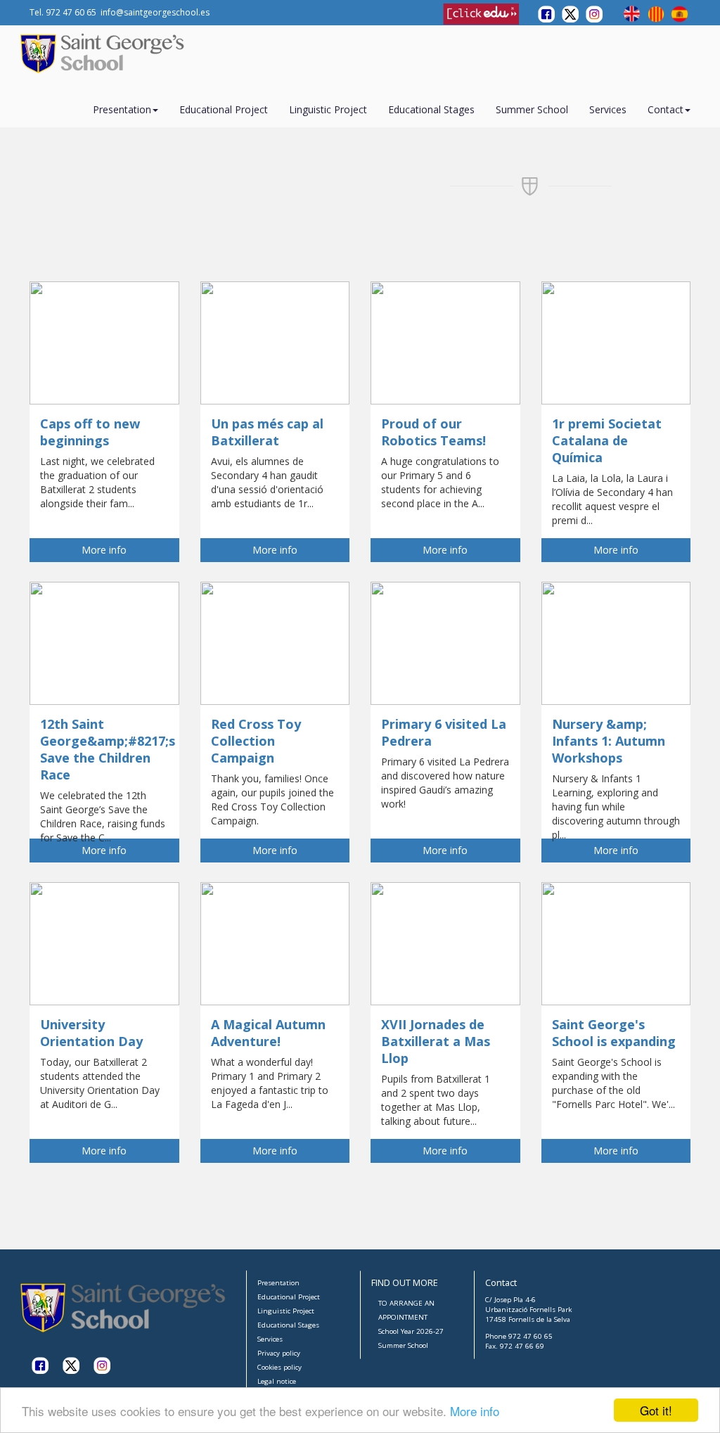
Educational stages (431, 109)
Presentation (278, 1282)
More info (474, 1411)
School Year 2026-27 (411, 1331)
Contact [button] (665, 109)
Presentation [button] (122, 109)
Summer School (532, 109)
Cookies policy (279, 1367)
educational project (223, 109)
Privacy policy (278, 1353)
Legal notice (276, 1381)
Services (607, 109)
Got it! (656, 1410)
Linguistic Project (328, 109)
